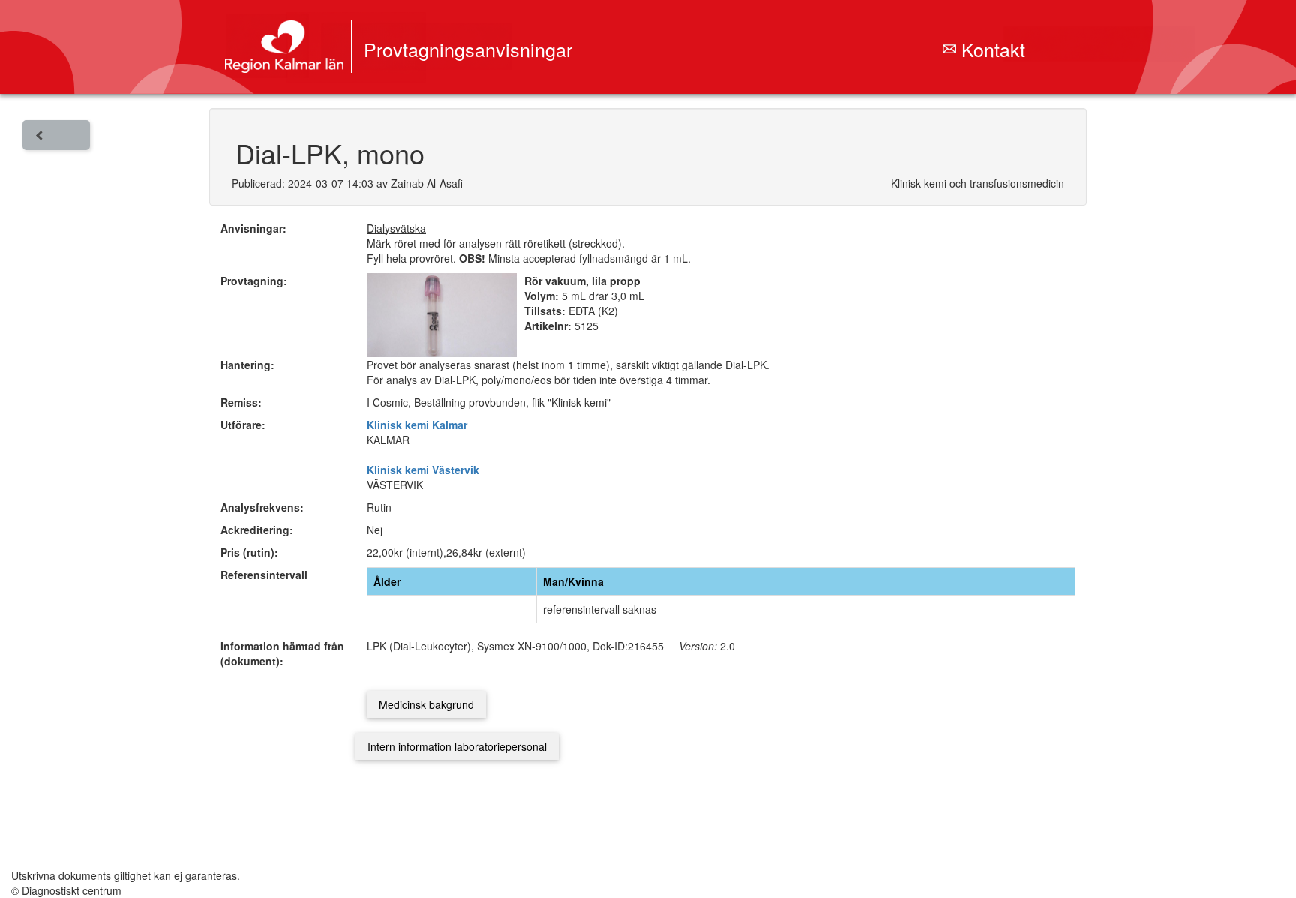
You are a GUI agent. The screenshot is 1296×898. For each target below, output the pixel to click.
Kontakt (990, 48)
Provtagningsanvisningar (468, 48)
